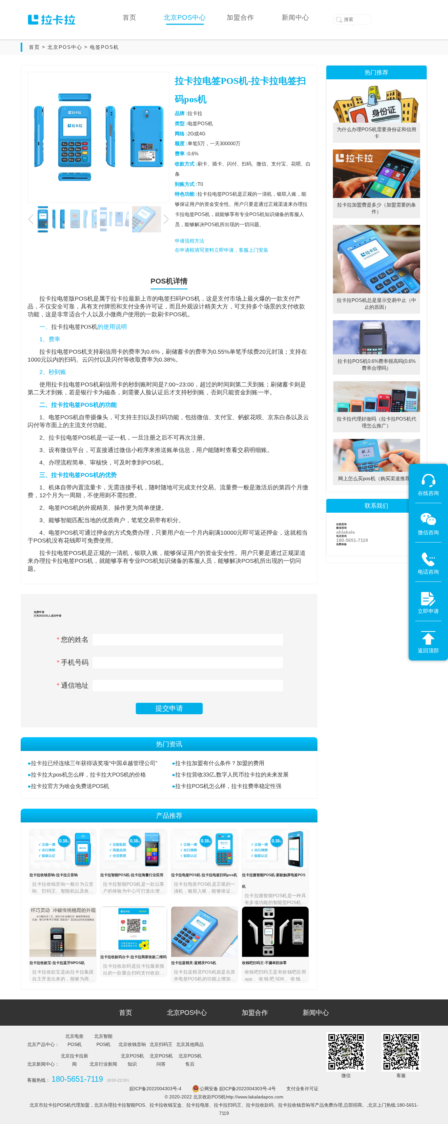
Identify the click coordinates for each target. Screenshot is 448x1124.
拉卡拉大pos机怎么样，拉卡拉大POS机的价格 (88, 775)
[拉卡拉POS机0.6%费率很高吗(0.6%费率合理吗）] (376, 322)
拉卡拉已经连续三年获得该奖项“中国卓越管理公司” (94, 763)
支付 (224, 298)
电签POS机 (104, 47)
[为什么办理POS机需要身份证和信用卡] (376, 88)
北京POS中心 (65, 47)
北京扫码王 (161, 1044)
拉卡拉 (48, 298)
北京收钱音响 (132, 1044)
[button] (166, 219)
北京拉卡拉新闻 (74, 1060)
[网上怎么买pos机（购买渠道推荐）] (376, 441)
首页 (34, 47)
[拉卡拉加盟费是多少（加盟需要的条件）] (376, 151)
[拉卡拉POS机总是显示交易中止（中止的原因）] (376, 227)
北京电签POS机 (74, 1040)
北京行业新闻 (103, 1064)
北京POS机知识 (132, 1060)
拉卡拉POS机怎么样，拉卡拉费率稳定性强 (228, 786)
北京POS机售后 (190, 1060)
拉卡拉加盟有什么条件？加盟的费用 (219, 763)
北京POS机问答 (161, 1060)
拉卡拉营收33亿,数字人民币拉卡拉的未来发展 (232, 775)
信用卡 (114, 351)
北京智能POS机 (103, 1040)
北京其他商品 (190, 1044)
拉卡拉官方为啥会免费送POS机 (70, 786)
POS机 (84, 298)
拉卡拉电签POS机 (74, 327)
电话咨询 (352, 538)
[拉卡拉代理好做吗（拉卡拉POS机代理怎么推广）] (376, 383)
